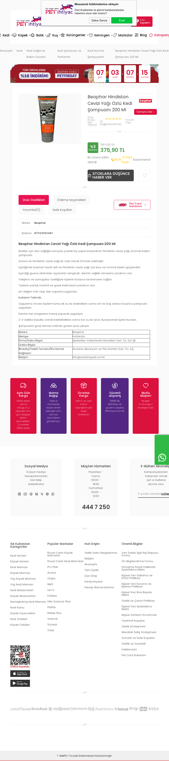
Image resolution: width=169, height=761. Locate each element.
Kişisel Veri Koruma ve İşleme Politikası (136, 585)
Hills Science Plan (59, 601)
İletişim (89, 558)
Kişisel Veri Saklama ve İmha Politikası (137, 576)
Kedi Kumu (17, 607)
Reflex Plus (54, 613)
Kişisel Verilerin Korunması (139, 615)
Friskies (52, 596)
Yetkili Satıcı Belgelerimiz (100, 553)
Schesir (52, 624)
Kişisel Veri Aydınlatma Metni (137, 607)
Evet (122, 20)
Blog (141, 35)
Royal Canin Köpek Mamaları (60, 554)
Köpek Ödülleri (20, 625)
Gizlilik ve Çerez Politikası (138, 601)
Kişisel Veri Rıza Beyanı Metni (137, 593)
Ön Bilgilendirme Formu (137, 561)
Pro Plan (52, 567)
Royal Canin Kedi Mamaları (65, 561)
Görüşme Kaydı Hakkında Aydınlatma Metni (138, 568)
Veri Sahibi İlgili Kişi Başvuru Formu (140, 554)
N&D (50, 584)
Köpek (21, 35)
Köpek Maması (20, 573)
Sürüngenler (74, 35)
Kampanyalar (93, 582)
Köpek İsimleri (19, 561)
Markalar (123, 35)
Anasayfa (90, 564)
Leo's (50, 590)
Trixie (50, 630)
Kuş (53, 35)
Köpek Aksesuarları (23, 596)
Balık (38, 35)
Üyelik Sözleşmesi (133, 626)
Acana (51, 573)
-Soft (61, 756)
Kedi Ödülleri (18, 619)
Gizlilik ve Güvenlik (134, 644)
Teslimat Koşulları (133, 621)
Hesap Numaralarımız (99, 587)
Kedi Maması (19, 567)
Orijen (51, 578)
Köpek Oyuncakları (22, 613)
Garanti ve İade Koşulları (138, 638)
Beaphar (40, 223)
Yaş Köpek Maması (23, 579)
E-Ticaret (72, 756)
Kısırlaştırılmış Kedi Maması (28, 602)
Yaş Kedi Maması (21, 584)
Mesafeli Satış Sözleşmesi (139, 632)
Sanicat (52, 619)
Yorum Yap (130, 121)
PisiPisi (51, 607)
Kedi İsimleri (18, 556)
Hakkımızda (129, 649)
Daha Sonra (99, 20)
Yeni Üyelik (91, 570)
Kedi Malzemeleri (21, 590)
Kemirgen (100, 35)
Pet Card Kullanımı (135, 205)
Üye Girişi (90, 576)
